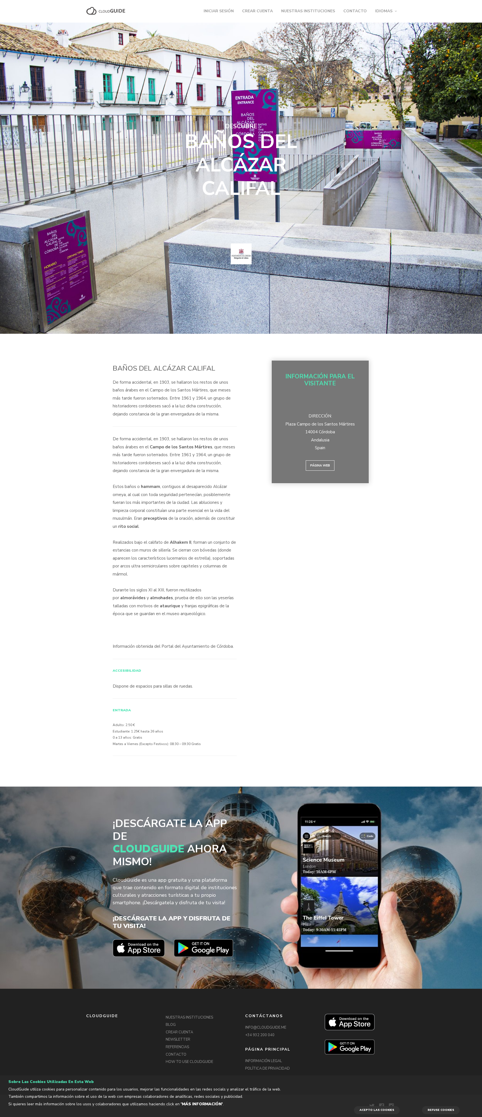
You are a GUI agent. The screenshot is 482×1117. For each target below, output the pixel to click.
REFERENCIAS (177, 1047)
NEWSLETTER (178, 1039)
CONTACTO (355, 11)
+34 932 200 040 (259, 1035)
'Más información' (202, 1104)
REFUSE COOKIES (441, 1110)
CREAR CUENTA (257, 11)
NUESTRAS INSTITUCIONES (308, 11)
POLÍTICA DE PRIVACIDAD (267, 1068)
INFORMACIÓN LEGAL (263, 1060)
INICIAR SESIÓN (219, 11)
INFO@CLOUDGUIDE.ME (265, 1027)
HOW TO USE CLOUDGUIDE (189, 1061)
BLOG (171, 1024)
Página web (320, 465)
